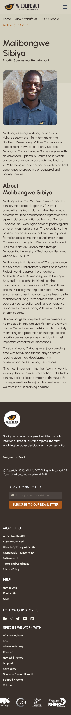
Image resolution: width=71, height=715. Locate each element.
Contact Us (9, 593)
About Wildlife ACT (27, 19)
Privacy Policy (11, 569)
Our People (51, 19)
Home (7, 19)
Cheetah (8, 652)
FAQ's (6, 598)
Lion (5, 641)
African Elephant (13, 635)
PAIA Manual (10, 558)
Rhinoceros (9, 668)
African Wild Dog (13, 646)
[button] (64, 6)
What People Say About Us (19, 547)
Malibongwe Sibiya (15, 25)
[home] (22, 7)
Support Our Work (13, 541)
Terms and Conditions (16, 563)
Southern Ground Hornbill (18, 674)
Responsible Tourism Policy (19, 552)
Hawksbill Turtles (13, 657)
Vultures (7, 685)
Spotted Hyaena (13, 679)
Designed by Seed (14, 457)
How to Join (10, 587)
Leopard (8, 663)
